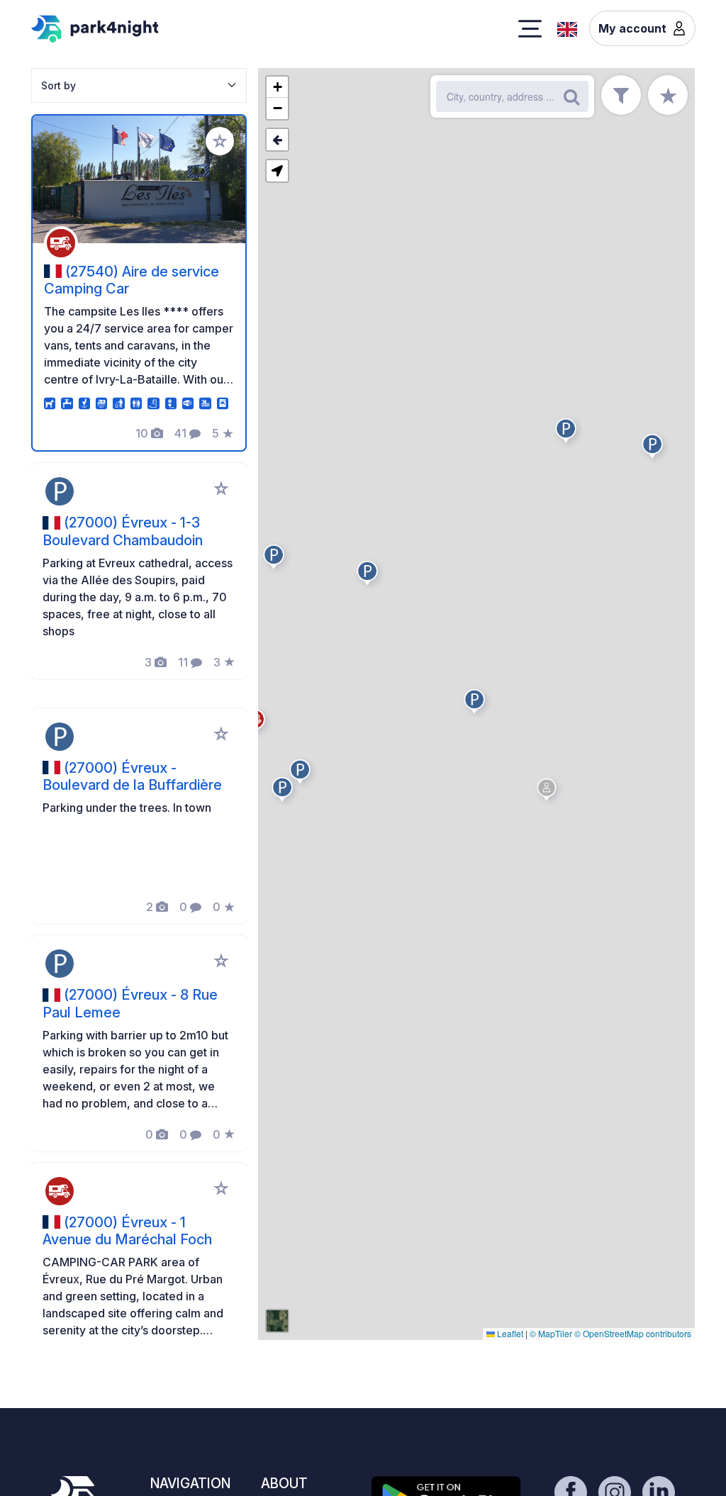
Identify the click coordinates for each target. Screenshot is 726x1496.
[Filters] (621, 95)
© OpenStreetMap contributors (632, 1333)
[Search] (571, 96)
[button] (276, 559)
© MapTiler (551, 1333)
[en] (567, 27)
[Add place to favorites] (220, 141)
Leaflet (509, 1333)
